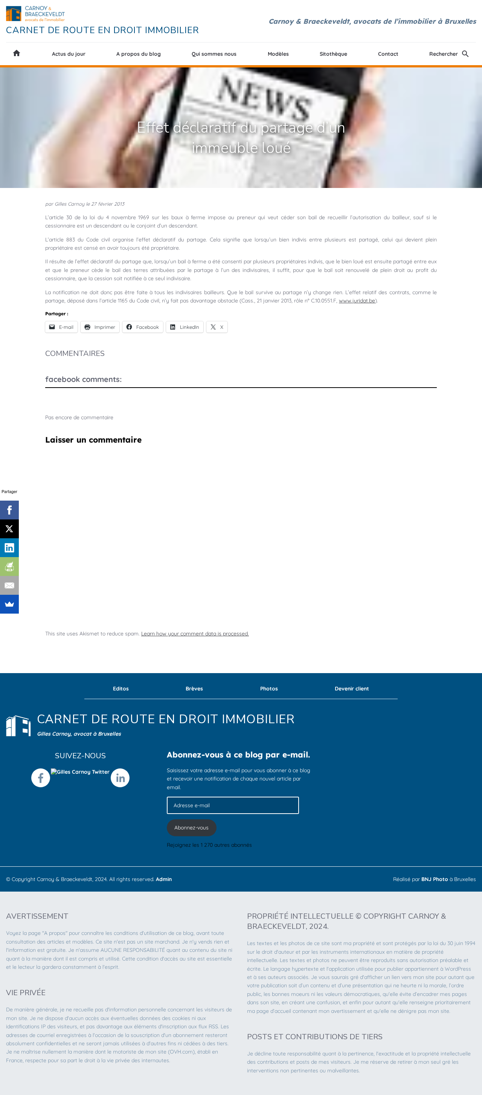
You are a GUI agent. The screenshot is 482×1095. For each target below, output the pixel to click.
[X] (9, 528)
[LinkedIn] (9, 547)
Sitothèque (333, 53)
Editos (121, 688)
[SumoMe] (9, 604)
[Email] (9, 585)
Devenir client (352, 688)
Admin (164, 879)
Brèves (194, 688)
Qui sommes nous (214, 53)
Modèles (278, 53)
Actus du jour (68, 53)
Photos (269, 688)
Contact (388, 53)
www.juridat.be (357, 300)
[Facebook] (9, 510)
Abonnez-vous (191, 827)
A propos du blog (138, 53)
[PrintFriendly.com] (9, 566)
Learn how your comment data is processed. (195, 633)
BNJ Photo (434, 879)
